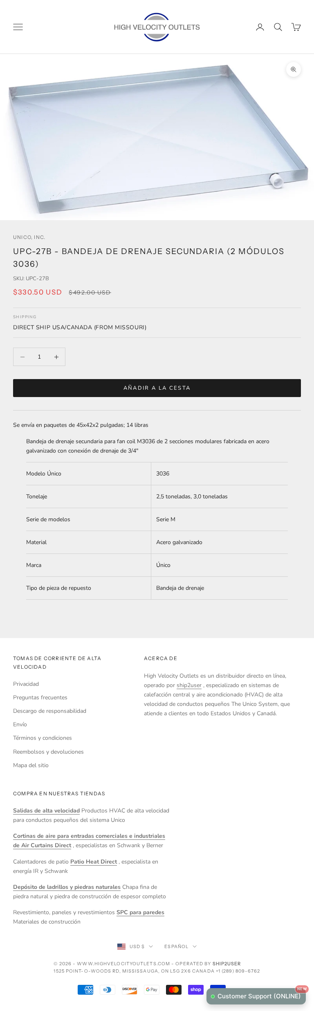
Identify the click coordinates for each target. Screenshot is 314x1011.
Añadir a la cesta (157, 388)
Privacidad (26, 684)
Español (176, 946)
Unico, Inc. (29, 237)
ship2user (189, 685)
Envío (20, 724)
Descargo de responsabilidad (49, 711)
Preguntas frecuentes (40, 697)
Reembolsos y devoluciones (48, 752)
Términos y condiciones (42, 738)
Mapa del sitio (31, 765)
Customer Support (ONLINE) (262, 994)
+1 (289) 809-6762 (238, 971)
